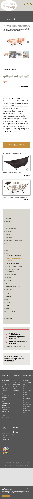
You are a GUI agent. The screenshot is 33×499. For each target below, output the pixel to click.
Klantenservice (27, 411)
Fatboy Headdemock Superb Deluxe (15, 197)
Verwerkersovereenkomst (27, 406)
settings (22, 493)
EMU (6, 247)
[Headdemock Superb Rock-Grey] (16, 76)
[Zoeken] (28, 4)
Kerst (7, 283)
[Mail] (17, 432)
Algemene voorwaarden (27, 382)
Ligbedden (8, 290)
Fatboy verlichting (11, 274)
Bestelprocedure (27, 391)
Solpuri (7, 302)
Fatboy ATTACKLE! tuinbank (14, 255)
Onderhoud (8, 296)
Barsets (7, 225)
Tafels (7, 308)
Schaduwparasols (16, 385)
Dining (7, 244)
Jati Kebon (8, 280)
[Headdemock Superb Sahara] (21, 76)
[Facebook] (13, 432)
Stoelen (7, 305)
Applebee (8, 218)
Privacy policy (25, 387)
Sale (6, 299)
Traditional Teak (10, 312)
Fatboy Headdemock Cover (12, 172)
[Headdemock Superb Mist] (10, 76)
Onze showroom (16, 381)
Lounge (7, 293)
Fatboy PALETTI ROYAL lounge (14, 266)
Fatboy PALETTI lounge (13, 263)
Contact (15, 394)
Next (28, 42)
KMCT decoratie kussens (12, 286)
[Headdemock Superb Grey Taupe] (5, 76)
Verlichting (8, 318)
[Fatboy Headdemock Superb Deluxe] (16, 181)
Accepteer (5, 496)
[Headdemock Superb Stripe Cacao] (26, 76)
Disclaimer (26, 402)
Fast (6, 250)
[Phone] (13, 435)
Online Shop (7, 25)
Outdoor (9, 277)
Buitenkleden (9, 237)
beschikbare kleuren (10, 69)
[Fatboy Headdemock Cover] (16, 156)
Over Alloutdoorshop (16, 390)
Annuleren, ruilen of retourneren (27, 397)
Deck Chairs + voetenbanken (13, 241)
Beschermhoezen (10, 228)
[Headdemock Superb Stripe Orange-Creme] (5, 82)
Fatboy (14, 25)
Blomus (7, 234)
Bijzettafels (8, 231)
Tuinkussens (9, 315)
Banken (7, 222)
